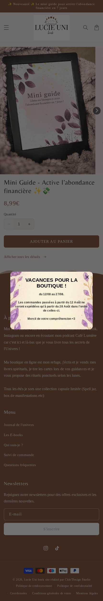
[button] (87, 277)
